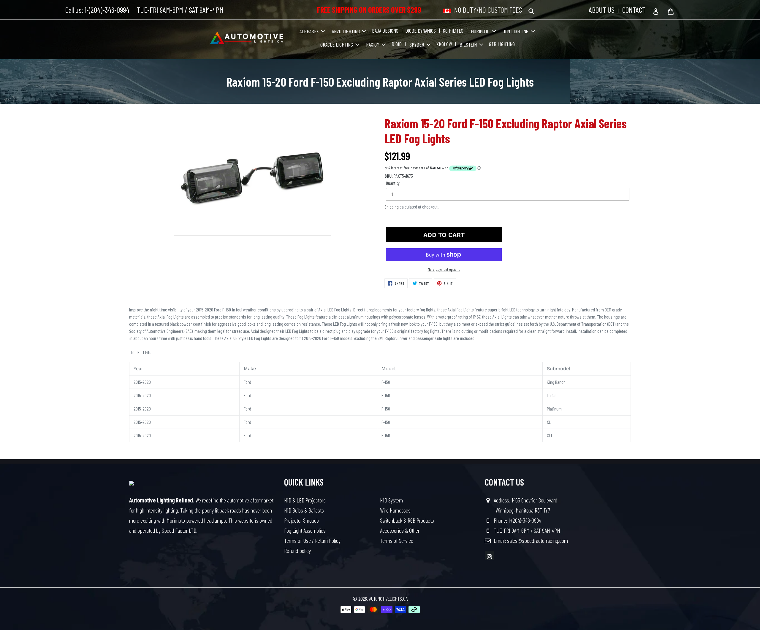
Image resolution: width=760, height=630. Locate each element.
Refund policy (297, 550)
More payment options (444, 269)
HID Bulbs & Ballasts (304, 510)
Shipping (391, 206)
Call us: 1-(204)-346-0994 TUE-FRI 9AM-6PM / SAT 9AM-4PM (144, 9)
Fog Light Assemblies (305, 530)
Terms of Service (396, 540)
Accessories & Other (399, 530)
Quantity (393, 183)
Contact (633, 9)
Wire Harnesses (395, 510)
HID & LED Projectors (305, 500)
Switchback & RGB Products (407, 520)
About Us (602, 9)
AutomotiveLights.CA (388, 598)
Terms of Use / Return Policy (312, 540)
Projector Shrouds (301, 520)
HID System (391, 500)
